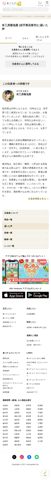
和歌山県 (17, 430)
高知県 (28, 438)
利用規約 (6, 371)
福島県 (28, 409)
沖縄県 (28, 445)
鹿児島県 (17, 445)
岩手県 (28, 405)
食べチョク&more (33, 384)
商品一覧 (8, 219)
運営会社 (6, 358)
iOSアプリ (31, 388)
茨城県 (40, 409)
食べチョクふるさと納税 (36, 358)
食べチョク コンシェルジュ (37, 369)
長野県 (40, 420)
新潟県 (28, 416)
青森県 (16, 405)
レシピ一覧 (9, 246)
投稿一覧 (8, 233)
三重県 (40, 423)
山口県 (28, 434)
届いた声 (8, 226)
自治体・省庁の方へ (34, 345)
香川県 (5, 438)
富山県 (40, 416)
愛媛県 (16, 438)
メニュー (47, 5)
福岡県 (40, 438)
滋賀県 (5, 427)
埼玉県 (28, 413)
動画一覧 (8, 239)
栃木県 (5, 413)
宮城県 (40, 405)
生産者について (11, 213)
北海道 (5, 405)
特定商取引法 (8, 379)
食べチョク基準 (9, 318)
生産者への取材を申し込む (37, 327)
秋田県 (5, 409)
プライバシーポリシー (11, 375)
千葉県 (40, 413)
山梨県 (28, 420)
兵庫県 (40, 427)
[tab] (8, 38)
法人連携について (33, 341)
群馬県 (16, 413)
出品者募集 (31, 314)
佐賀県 (5, 441)
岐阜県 (5, 423)
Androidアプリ (32, 392)
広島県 (16, 434)
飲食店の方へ (8, 326)
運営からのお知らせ (10, 367)
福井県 (16, 420)
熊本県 (28, 441)
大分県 (40, 441)
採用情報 (6, 392)
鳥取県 (28, 430)
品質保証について (9, 322)
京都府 (16, 427)
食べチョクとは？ (9, 314)
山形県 (16, 409)
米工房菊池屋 (23, 94)
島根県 (40, 430)
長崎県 (16, 441)
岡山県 (5, 434)
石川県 (5, 420)
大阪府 (28, 427)
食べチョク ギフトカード (36, 380)
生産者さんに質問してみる (25, 64)
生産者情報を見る (37, 199)
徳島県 (40, 434)
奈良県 (5, 430)
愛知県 (28, 423)
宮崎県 (5, 445)
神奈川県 (17, 416)
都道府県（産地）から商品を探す (17, 400)
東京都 (5, 416)
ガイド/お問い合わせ (10, 362)
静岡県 (16, 423)
